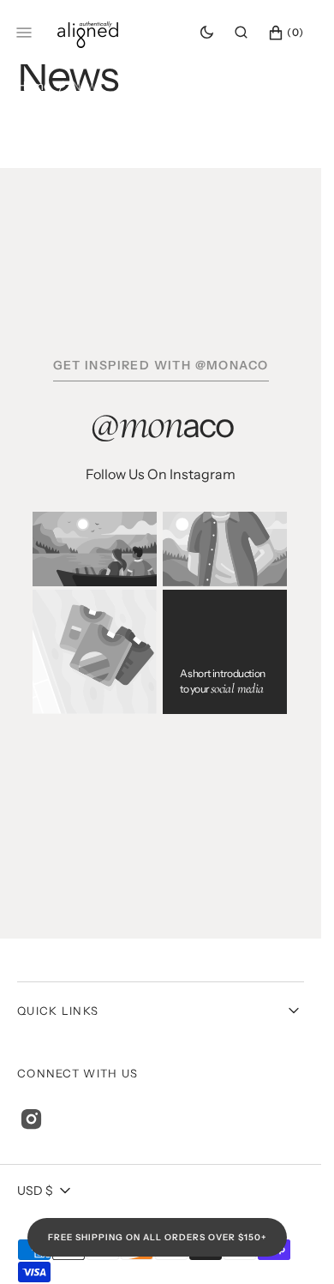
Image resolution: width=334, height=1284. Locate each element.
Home (34, 85)
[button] (241, 32)
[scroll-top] (282, 1244)
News (87, 85)
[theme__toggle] (206, 32)
